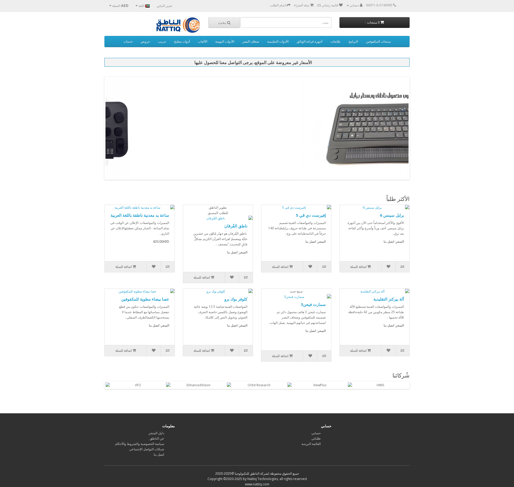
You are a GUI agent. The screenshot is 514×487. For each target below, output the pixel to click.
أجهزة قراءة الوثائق (309, 41)
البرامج (353, 41)
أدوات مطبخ (182, 41)
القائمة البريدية (311, 443)
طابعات (335, 41)
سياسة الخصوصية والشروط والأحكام (139, 443)
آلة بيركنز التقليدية (388, 299)
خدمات (128, 41)
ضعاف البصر (250, 41)
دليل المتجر (156, 433)
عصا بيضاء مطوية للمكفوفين (145, 299)
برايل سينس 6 (392, 215)
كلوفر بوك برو (235, 299)
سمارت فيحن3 (313, 304)
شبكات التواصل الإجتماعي (146, 449)
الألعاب (202, 41)
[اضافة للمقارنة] (167, 266)
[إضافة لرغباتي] (153, 266)
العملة (119, 5)
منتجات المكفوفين (378, 41)
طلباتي (316, 438)
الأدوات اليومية (224, 41)
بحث (222, 22)
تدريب (162, 41)
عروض (145, 41)
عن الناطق (157, 438)
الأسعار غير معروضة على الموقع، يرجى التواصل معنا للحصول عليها (253, 62)
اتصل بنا (159, 454)
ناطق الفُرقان (235, 225)
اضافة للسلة (124, 266)
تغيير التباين (164, 5)
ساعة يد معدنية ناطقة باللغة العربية (140, 215)
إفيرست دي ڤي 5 (311, 215)
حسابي (316, 433)
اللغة (141, 5)
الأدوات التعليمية (278, 41)
